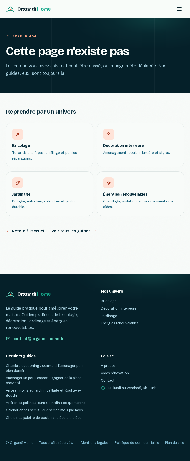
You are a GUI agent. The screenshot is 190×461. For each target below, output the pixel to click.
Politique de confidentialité (137, 442)
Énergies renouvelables (120, 323)
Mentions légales (95, 442)
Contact (108, 380)
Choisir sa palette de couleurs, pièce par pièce (44, 417)
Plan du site (174, 442)
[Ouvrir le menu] (179, 9)
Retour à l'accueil (29, 231)
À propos (108, 365)
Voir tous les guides (71, 231)
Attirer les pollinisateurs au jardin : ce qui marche (46, 403)
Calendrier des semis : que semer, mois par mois (44, 410)
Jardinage (109, 316)
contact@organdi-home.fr (38, 338)
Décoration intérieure (118, 308)
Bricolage (109, 301)
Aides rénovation (115, 373)
